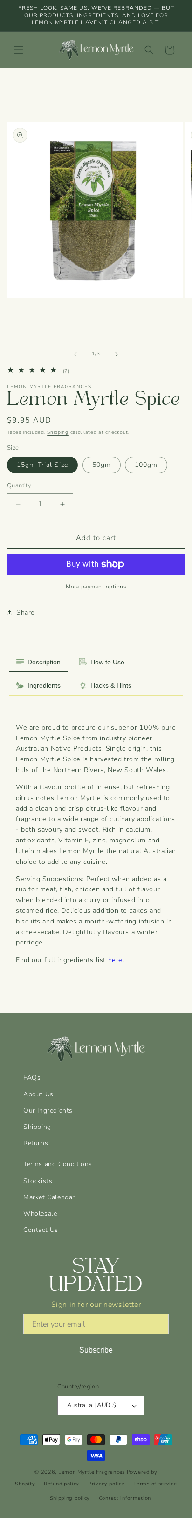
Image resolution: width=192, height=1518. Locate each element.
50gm (101, 464)
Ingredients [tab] (44, 685)
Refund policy (61, 1483)
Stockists (37, 1180)
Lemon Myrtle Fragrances (91, 1472)
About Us (38, 1094)
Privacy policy (106, 1483)
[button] (18, 50)
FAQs (32, 1077)
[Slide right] (116, 354)
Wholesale (40, 1213)
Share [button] (25, 612)
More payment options (96, 586)
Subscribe (96, 1350)
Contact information (125, 1498)
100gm (146, 464)
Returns (35, 1143)
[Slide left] (75, 354)
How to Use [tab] (107, 662)
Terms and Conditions (57, 1164)
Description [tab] (44, 662)
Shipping (58, 432)
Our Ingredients (48, 1110)
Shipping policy (70, 1498)
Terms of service (155, 1483)
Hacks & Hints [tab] (110, 685)
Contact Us (40, 1229)
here (115, 960)
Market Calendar (49, 1197)
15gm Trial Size (42, 464)
